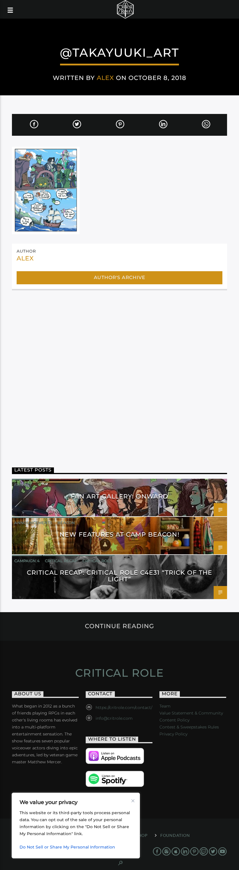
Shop (142, 835)
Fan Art (23, 484)
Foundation (175, 835)
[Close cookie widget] (132, 800)
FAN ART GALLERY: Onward (119, 496)
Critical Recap (61, 560)
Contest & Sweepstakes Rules (189, 727)
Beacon (66, 522)
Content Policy (174, 720)
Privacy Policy (173, 734)
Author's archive (119, 277)
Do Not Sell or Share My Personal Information (67, 847)
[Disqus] (119, 372)
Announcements (33, 522)
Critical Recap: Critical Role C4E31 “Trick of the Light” (119, 576)
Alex (105, 77)
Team (165, 706)
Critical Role (97, 560)
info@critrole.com (114, 718)
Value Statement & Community (191, 713)
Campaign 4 (27, 560)
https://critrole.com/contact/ (124, 707)
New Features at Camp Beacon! (119, 534)
